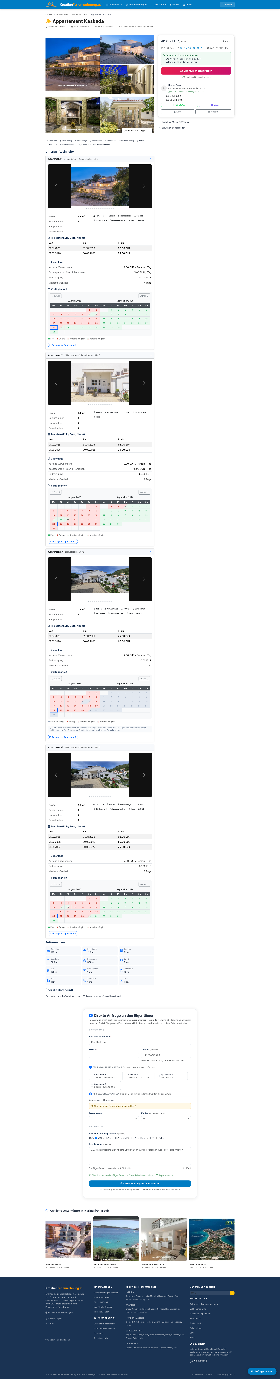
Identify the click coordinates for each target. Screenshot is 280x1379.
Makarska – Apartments (200, 1313)
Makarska (159, 1335)
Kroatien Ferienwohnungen (60, 1312)
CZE (100, 1137)
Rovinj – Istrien (196, 1323)
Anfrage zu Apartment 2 (64, 541)
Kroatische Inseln (102, 1297)
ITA (117, 1137)
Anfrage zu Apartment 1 (64, 345)
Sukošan (165, 1322)
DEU (92, 1137)
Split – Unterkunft (198, 1309)
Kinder (153, 1113)
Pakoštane (143, 1322)
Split (182, 1335)
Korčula (146, 1348)
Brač (140, 1335)
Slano (169, 1348)
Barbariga (130, 1296)
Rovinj (135, 1299)
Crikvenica (136, 1309)
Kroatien (49, 14)
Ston (175, 1348)
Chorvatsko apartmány (104, 1324)
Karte (179, 111)
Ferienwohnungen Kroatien (106, 1292)
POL (160, 1137)
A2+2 (182, 48)
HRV (152, 1137)
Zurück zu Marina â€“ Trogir (175, 122)
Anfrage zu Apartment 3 (64, 737)
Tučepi (136, 1338)
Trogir (128, 1338)
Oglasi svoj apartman (225, 1374)
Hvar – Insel (195, 1318)
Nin (135, 1322)
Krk (143, 1309)
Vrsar (148, 1299)
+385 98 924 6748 (173, 100)
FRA (134, 1137)
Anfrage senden (263, 1371)
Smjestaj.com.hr (101, 1338)
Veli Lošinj (142, 1312)
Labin (146, 1296)
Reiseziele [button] (114, 4)
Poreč (170, 1296)
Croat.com (98, 1333)
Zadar (128, 1325)
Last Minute (160, 4)
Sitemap (209, 1374)
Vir (172, 1322)
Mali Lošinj (151, 1309)
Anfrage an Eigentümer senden (141, 1183)
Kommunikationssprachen (107, 1133)
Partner (51, 1323)
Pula (176, 1296)
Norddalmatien (135, 1318)
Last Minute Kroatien (103, 1307)
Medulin (153, 1296)
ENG (109, 1137)
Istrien (130, 1292)
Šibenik (157, 1322)
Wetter (175, 4)
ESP (125, 1137)
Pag (151, 1322)
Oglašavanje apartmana (59, 1340)
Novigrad (162, 1296)
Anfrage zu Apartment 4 (64, 933)
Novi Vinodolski (172, 1309)
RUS (143, 1137)
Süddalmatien (62, 14)
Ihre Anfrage (100, 1144)
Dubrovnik (132, 1344)
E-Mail (93, 1049)
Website (214, 111)
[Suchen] (232, 1293)
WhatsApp (181, 105)
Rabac (129, 1299)
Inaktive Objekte (55, 1318)
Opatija (129, 1312)
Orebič (163, 1348)
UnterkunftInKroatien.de (104, 1328)
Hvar (151, 1335)
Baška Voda (131, 1335)
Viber (216, 105)
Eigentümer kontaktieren (198, 70)
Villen (189, 4)
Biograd (129, 1322)
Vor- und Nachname (100, 1036)
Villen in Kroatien (101, 1312)
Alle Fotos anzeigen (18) (138, 130)
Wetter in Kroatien (102, 1302)
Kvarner (130, 1305)
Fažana (139, 1296)
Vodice (178, 1322)
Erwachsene (96, 1113)
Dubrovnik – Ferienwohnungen (204, 1304)
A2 (194, 48)
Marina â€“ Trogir (80, 14)
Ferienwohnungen (137, 4)
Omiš (167, 1335)
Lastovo (154, 1348)
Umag (142, 1299)
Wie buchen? (199, 1361)
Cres (128, 1309)
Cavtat (129, 1348)
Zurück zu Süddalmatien (173, 127)
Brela (145, 1335)
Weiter (143, 296)
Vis (141, 1338)
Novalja (160, 1309)
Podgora (175, 1335)
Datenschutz (197, 1374)
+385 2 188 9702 (172, 96)
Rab (135, 1312)
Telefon (149, 1049)
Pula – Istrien (196, 1328)
